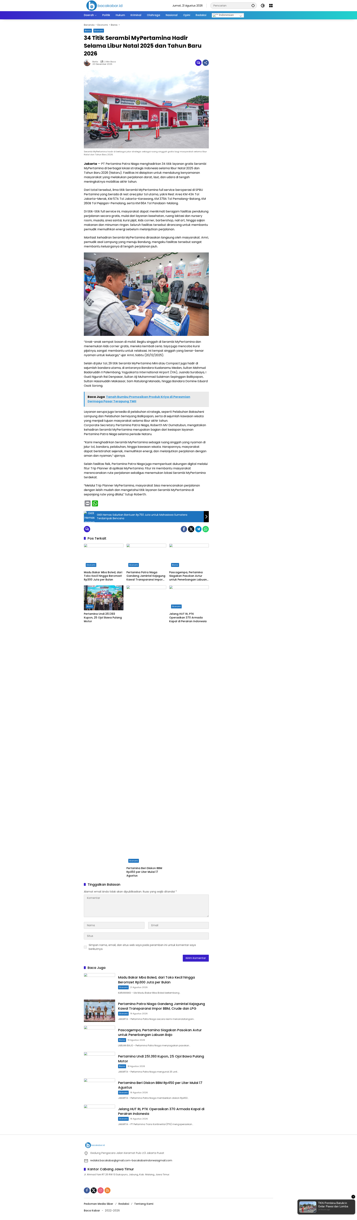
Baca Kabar (92, 1210)
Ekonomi (98, 30)
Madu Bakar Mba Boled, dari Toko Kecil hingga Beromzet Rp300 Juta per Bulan (103, 576)
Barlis (95, 62)
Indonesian (226, 15)
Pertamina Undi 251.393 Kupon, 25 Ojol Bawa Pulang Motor (103, 617)
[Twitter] (191, 529)
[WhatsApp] (205, 529)
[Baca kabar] (104, 5)
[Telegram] (198, 529)
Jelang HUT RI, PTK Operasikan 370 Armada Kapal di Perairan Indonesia (188, 617)
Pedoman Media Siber (98, 1204)
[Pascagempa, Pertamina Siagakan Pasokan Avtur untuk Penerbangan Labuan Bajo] (189, 556)
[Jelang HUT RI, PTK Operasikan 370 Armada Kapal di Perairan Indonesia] (189, 597)
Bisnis (88, 30)
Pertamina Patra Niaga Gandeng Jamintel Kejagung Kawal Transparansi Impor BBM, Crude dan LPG (145, 576)
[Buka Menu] (271, 5)
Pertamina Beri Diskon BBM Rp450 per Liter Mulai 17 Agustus (144, 871)
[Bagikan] (205, 63)
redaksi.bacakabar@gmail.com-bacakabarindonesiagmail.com (131, 1160)
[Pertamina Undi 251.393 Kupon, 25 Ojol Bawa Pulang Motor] (103, 597)
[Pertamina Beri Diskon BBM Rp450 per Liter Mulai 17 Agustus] (146, 725)
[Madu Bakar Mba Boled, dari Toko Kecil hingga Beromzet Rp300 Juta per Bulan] (103, 556)
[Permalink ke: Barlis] (88, 62)
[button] (253, 5)
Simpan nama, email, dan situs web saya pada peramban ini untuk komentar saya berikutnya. (142, 947)
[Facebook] (184, 529)
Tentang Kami (143, 1204)
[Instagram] (101, 1190)
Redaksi (123, 1204)
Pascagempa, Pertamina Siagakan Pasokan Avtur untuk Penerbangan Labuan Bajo (188, 576)
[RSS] (107, 1190)
